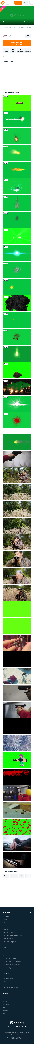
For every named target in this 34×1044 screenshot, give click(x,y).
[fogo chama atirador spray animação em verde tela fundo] (17, 169)
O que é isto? (19, 57)
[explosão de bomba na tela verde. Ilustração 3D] (17, 303)
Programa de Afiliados (9, 960)
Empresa (5, 925)
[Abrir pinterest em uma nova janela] (16, 1028)
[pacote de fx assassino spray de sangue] (17, 776)
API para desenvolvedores (10, 931)
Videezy (5, 922)
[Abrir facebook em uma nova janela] (8, 1028)
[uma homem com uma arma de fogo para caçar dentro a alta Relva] (17, 491)
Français (5, 1012)
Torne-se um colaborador (10, 989)
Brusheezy (6, 915)
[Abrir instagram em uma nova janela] (11, 1028)
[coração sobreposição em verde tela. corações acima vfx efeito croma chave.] (17, 826)
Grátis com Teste (17, 43)
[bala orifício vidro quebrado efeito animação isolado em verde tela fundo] (17, 269)
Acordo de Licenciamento (10, 953)
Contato (5, 982)
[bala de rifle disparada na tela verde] (17, 102)
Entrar (25, 3)
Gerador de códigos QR (9, 943)
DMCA (4, 956)
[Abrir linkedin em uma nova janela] (13, 1028)
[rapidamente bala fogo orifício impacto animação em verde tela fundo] (17, 219)
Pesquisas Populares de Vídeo (11, 969)
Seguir (28, 36)
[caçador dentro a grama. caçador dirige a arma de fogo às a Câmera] (17, 575)
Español (5, 1002)
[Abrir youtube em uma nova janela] (24, 1028)
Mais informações (8, 60)
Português (6, 1006)
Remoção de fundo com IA (10, 940)
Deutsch (5, 1009)
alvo (21, 875)
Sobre (4, 986)
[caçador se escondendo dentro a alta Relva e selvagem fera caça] (17, 525)
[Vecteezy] (3, 3)
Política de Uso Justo (16, 1040)
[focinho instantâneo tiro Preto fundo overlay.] (17, 659)
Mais (4, 1015)
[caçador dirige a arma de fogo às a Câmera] (17, 475)
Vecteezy (5, 919)
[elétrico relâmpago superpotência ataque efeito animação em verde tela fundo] (17, 119)
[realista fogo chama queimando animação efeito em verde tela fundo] (17, 135)
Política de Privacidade (21, 1039)
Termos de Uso (10, 1039)
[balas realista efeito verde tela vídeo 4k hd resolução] (17, 236)
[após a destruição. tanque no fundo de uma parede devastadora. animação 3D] (17, 386)
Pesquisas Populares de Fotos (11, 966)
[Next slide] (27, 875)
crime (6, 875)
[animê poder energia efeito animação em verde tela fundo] (17, 252)
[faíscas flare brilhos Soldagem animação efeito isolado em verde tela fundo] (17, 353)
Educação (5, 928)
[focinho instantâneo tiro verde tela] (17, 609)
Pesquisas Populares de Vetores (12, 963)
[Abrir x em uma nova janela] (22, 1028)
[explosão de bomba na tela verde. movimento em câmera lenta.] (17, 370)
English (5, 999)
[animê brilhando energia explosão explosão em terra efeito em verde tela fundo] (17, 186)
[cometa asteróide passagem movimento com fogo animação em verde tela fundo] (17, 152)
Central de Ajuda (8, 979)
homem (14, 875)
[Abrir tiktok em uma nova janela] (19, 1028)
